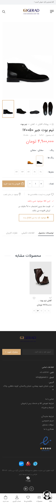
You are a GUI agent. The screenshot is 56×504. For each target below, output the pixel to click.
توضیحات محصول (45, 233)
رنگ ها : (50, 157)
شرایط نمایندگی (47, 416)
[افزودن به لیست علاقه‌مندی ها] (34, 298)
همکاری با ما (49, 429)
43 (38, 311)
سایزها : (50, 172)
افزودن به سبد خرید (11, 183)
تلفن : (51, 372)
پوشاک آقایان (43, 124)
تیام (20, 474)
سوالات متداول (48, 424)
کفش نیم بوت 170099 (43, 300)
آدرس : (51, 382)
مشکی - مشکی (36, 150)
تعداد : (51, 183)
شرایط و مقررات (47, 407)
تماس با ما (49, 399)
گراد (50, 298)
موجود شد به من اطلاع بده (34, 217)
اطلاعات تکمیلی (28, 233)
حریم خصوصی (48, 420)
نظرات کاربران (11, 233)
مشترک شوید (12, 352)
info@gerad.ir (42, 377)
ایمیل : (51, 377)
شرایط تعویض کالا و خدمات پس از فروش (37, 403)
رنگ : (51, 150)
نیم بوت (23, 124)
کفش (32, 124)
